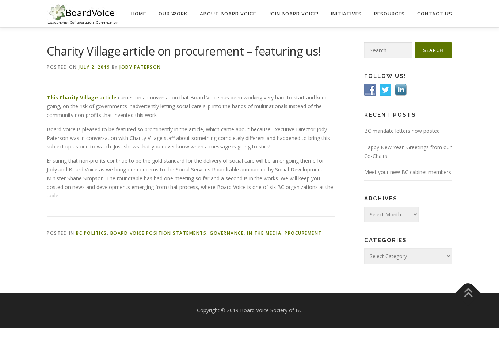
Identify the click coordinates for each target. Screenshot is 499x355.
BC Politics (91, 233)
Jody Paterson (140, 67)
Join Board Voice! (293, 13)
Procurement (303, 233)
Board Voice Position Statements (158, 233)
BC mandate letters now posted (402, 130)
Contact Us (434, 13)
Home (138, 13)
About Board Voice (228, 13)
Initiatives (346, 13)
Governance (227, 233)
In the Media (264, 233)
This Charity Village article (82, 97)
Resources (389, 13)
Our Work (173, 13)
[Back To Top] (468, 293)
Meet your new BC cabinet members (407, 172)
